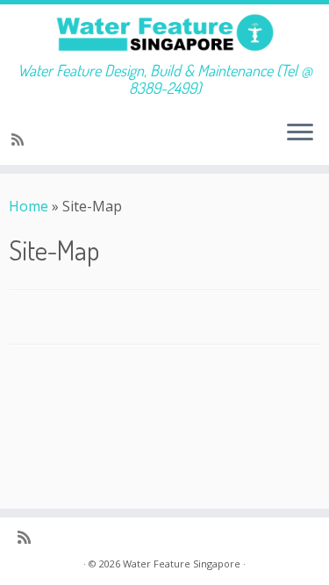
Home (28, 206)
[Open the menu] (300, 133)
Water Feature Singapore (181, 563)
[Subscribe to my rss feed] (20, 139)
